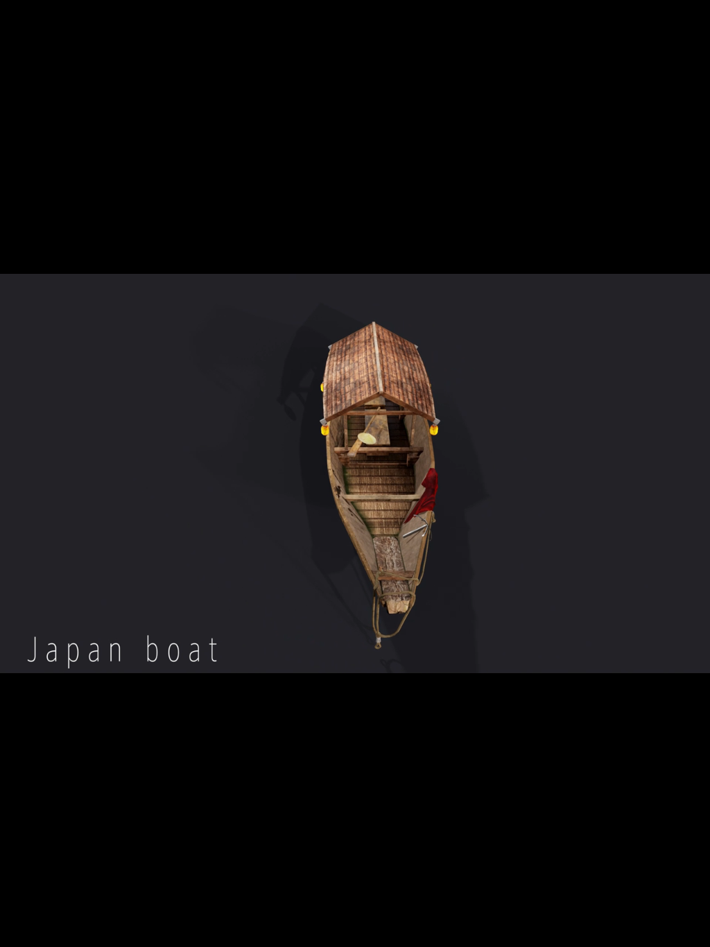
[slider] (365, 926)
